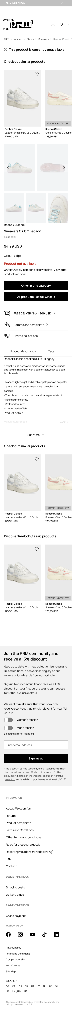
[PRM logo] (21, 24)
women (8, 20)
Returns (11, 816)
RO (50, 986)
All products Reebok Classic (36, 297)
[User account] (53, 24)
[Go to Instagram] (23, 936)
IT (39, 986)
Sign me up (36, 758)
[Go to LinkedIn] (59, 936)
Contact (11, 866)
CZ (13, 986)
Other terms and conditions (23, 837)
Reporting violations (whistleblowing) (29, 852)
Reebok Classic (14, 225)
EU (20, 986)
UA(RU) (16, 991)
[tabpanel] (36, 398)
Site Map (11, 971)
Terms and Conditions (20, 830)
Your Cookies (13, 965)
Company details (15, 959)
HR (32, 986)
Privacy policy (13, 947)
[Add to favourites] (37, 74)
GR (26, 986)
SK (56, 986)
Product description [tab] (23, 351)
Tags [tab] (51, 351)
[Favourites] (60, 24)
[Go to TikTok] (47, 936)
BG (7, 986)
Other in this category (36, 285)
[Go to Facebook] (11, 936)
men (6, 28)
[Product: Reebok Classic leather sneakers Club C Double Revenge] (22, 98)
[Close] (61, 3)
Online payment (16, 916)
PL (44, 986)
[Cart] (68, 24)
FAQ (8, 859)
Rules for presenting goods (23, 844)
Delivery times (15, 894)
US (25, 991)
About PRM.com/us (18, 808)
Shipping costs (15, 887)
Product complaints (18, 823)
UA (7, 991)
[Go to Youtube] (35, 936)
